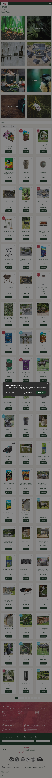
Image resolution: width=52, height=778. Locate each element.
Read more (29, 388)
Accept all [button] (41, 392)
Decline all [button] (29, 392)
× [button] (47, 383)
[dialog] (26, 389)
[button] (10, 392)
